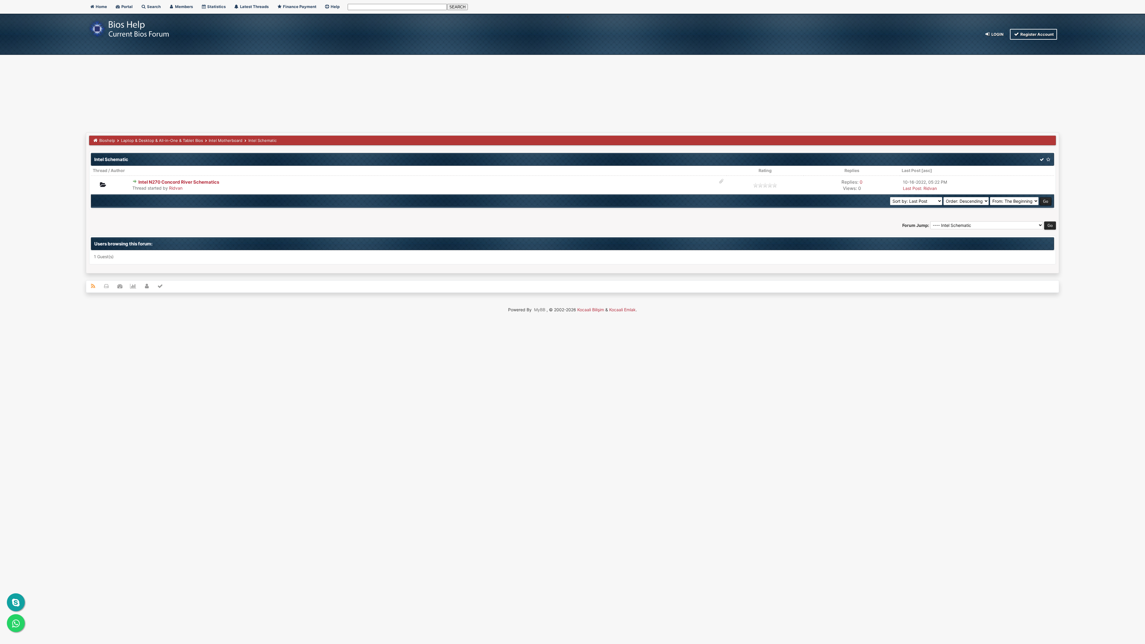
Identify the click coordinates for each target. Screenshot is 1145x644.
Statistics (216, 6)
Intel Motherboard (225, 140)
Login (997, 34)
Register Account (1036, 34)
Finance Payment (299, 6)
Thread (100, 170)
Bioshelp (107, 140)
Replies (851, 170)
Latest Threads (254, 6)
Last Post (911, 170)
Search (153, 6)
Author (118, 170)
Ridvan (175, 188)
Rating (765, 170)
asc (926, 170)
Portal (126, 6)
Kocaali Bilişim (590, 309)
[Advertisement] (572, 87)
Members (183, 6)
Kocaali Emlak (622, 309)
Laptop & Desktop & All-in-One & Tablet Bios (162, 140)
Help (335, 6)
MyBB (539, 309)
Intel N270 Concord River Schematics (178, 182)
